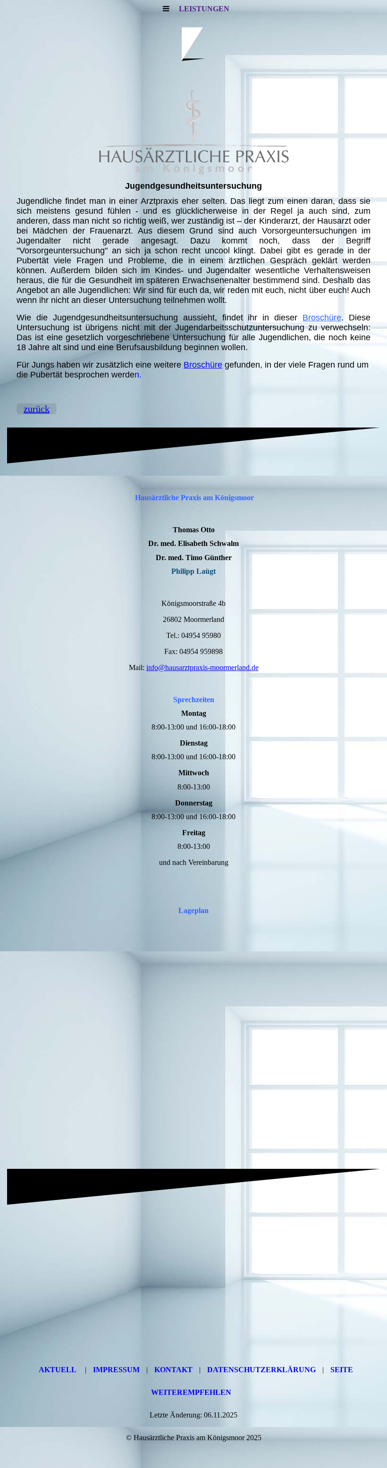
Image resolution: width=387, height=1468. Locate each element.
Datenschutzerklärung (261, 1370)
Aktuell (57, 1370)
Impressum (116, 1370)
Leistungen (204, 9)
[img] (193, 132)
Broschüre (322, 317)
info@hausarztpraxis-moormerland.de (202, 667)
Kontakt (173, 1370)
